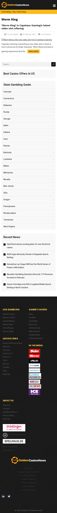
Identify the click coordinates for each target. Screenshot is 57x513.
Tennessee (8, 220)
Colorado (7, 92)
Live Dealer (33, 321)
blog (9, 12)
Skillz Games (34, 331)
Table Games (34, 328)
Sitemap (6, 374)
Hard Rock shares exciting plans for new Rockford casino (28, 246)
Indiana (6, 132)
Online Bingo (8, 328)
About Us (6, 346)
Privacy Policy (8, 415)
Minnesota (8, 173)
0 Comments (46, 34)
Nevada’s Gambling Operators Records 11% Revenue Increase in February (30, 276)
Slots (31, 314)
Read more (33, 51)
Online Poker (8, 324)
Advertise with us (10, 412)
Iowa (5, 139)
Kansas (6, 146)
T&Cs (5, 360)
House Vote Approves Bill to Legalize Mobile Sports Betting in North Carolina (29, 286)
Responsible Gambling (12, 343)
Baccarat (33, 324)
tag (13, 12)
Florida (6, 112)
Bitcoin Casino (9, 317)
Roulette (32, 317)
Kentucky (7, 152)
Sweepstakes (34, 335)
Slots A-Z (6, 357)
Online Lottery (8, 331)
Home (3, 12)
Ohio (5, 193)
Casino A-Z (7, 353)
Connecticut (8, 98)
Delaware (7, 105)
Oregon (6, 199)
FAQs (5, 371)
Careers (6, 367)
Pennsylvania (9, 206)
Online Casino (9, 314)
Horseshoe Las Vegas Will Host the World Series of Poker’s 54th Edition (28, 266)
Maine (6, 166)
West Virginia (9, 226)
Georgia (6, 119)
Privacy (6, 364)
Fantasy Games (35, 338)
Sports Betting (9, 321)
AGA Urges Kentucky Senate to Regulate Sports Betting (27, 256)
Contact (6, 350)
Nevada (6, 179)
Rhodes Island (9, 213)
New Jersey (8, 186)
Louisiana (7, 159)
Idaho (5, 125)
